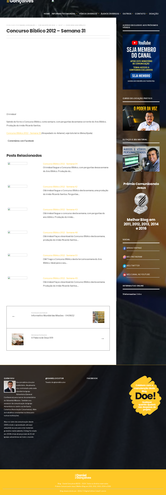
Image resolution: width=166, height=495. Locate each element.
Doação (153, 13)
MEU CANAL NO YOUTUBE (138, 274)
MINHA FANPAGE (134, 248)
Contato (140, 13)
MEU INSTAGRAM (134, 257)
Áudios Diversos (110, 13)
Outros (127, 13)
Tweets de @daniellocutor (55, 382)
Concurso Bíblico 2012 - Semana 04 (60, 164)
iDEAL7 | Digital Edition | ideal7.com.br (92, 491)
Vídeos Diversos (88, 13)
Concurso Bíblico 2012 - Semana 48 (60, 232)
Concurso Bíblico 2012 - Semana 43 (60, 209)
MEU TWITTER (133, 265)
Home (47, 13)
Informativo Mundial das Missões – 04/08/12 (52, 314)
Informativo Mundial (63, 13)
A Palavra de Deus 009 (42, 336)
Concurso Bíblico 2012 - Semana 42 (60, 186)
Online (132, 294)
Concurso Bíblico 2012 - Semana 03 (60, 255)
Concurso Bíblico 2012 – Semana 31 (23, 133)
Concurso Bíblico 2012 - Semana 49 (60, 278)
